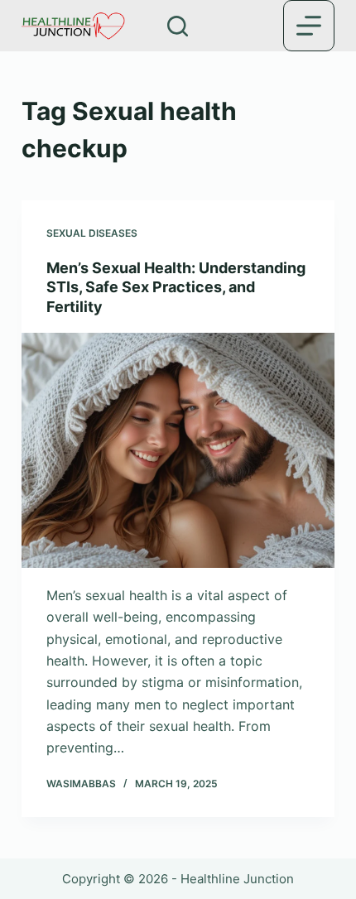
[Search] (177, 26)
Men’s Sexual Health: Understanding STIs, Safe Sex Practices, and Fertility (175, 287)
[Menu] (308, 25)
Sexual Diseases (91, 233)
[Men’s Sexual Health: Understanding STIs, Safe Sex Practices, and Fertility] (178, 450)
